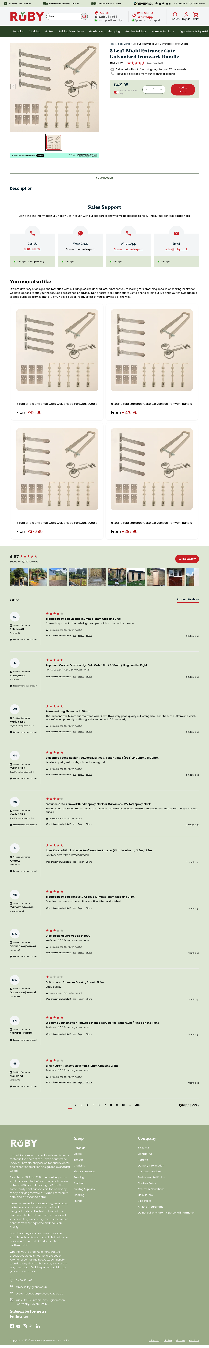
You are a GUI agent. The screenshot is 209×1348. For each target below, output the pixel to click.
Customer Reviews (150, 1171)
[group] (27, 557)
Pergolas (18, 31)
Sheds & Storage (84, 1171)
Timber (78, 1160)
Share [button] (89, 635)
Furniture (194, 1340)
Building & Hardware (71, 31)
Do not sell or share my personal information (166, 1212)
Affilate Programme (150, 1207)
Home (113, 44)
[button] (145, 63)
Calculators (145, 1195)
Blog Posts (144, 1201)
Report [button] (81, 635)
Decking (79, 1195)
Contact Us (145, 1154)
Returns (143, 1160)
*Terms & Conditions (151, 1189)
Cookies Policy (147, 1183)
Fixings (78, 1201)
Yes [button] (74, 635)
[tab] (188, 600)
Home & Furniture (163, 31)
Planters (79, 1183)
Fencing (79, 1177)
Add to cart (183, 89)
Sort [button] (13, 600)
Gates (49, 31)
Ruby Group (124, 44)
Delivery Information (151, 1165)
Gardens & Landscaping (104, 31)
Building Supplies (84, 1189)
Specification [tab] (104, 178)
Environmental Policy (151, 1177)
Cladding (34, 31)
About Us (143, 1148)
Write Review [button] (187, 559)
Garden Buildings (135, 31)
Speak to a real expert (80, 249)
